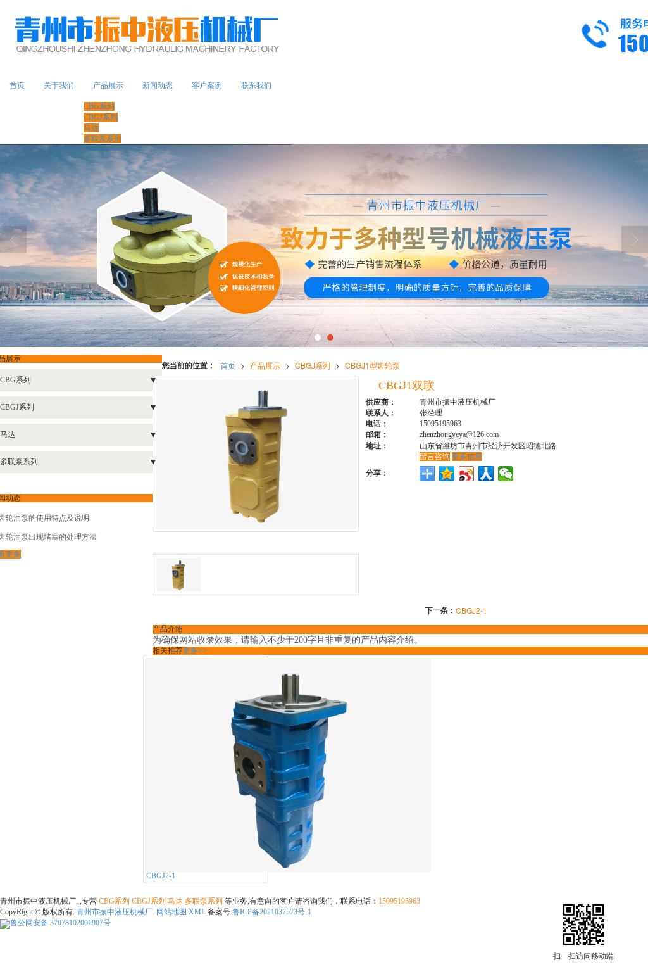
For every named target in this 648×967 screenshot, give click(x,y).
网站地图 (171, 911)
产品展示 (108, 85)
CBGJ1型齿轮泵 (372, 365)
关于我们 (59, 85)
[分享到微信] (506, 473)
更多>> (195, 650)
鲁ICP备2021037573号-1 (271, 911)
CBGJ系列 (101, 117)
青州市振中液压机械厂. (116, 911)
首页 (17, 85)
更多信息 (467, 456)
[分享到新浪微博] (467, 473)
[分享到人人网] (486, 473)
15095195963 (399, 901)
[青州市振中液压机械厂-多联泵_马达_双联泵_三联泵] (324, 245)
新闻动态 (157, 85)
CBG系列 (99, 106)
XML (197, 911)
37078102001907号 (60, 922)
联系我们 (256, 85)
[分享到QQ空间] (447, 473)
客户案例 (207, 85)
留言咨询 (435, 456)
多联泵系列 (103, 138)
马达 (91, 127)
